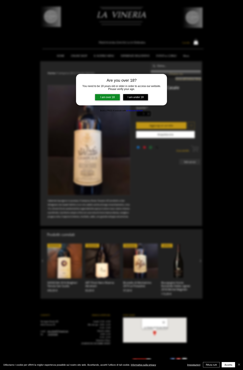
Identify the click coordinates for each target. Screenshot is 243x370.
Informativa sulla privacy (143, 364)
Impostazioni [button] (193, 364)
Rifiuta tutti (211, 364)
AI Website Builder (134, 110)
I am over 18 (107, 97)
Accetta (228, 364)
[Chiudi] (239, 364)
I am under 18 (136, 97)
